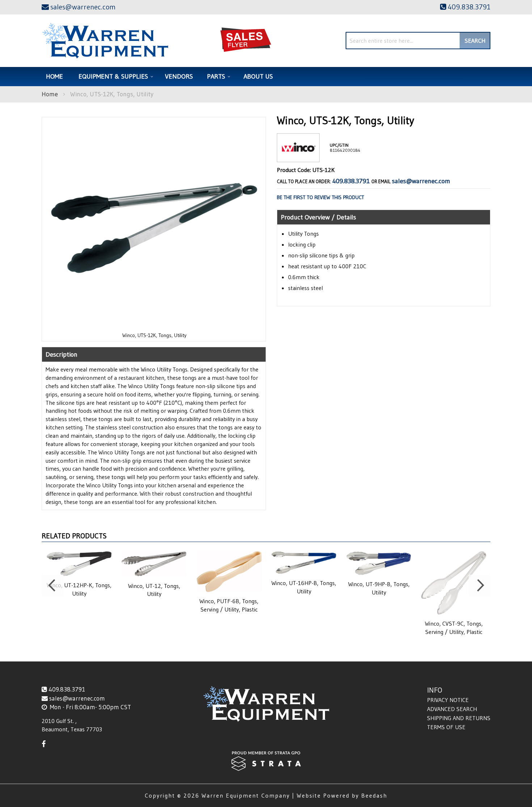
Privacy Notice (448, 699)
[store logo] (105, 41)
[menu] (266, 76)
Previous (52, 585)
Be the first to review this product (320, 197)
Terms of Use (446, 727)
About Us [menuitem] (258, 76)
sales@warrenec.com (421, 181)
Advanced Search (452, 709)
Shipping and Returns (458, 718)
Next (479, 585)
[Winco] (298, 156)
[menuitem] (114, 76)
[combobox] (418, 40)
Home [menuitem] (54, 76)
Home (50, 94)
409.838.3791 (351, 181)
